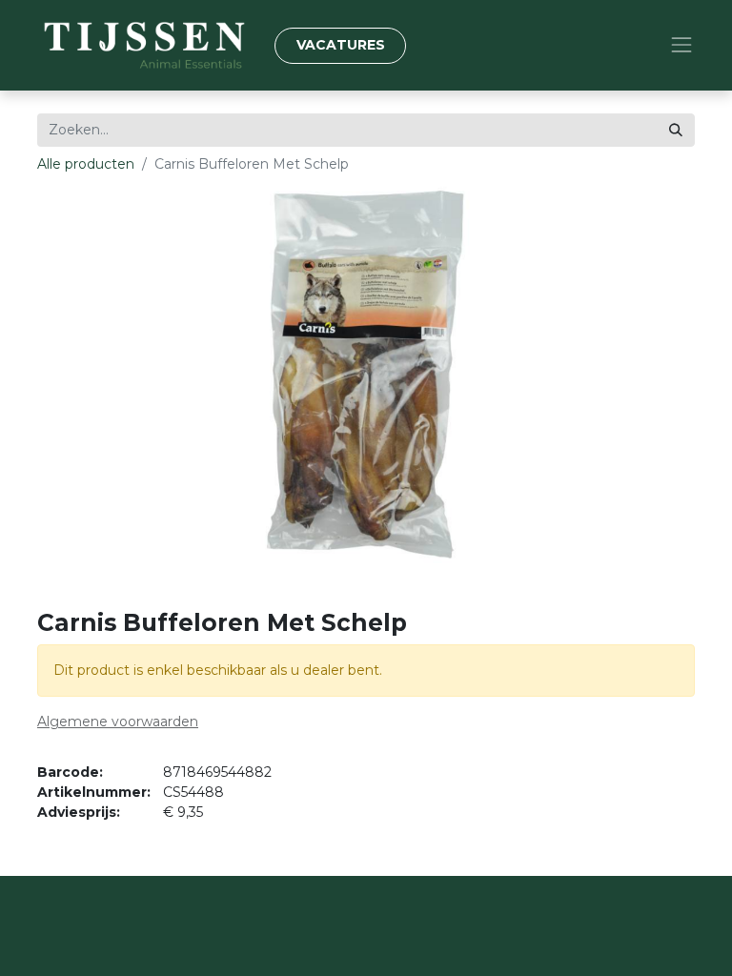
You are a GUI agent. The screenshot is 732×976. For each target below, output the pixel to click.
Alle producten (85, 164)
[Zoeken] (676, 130)
